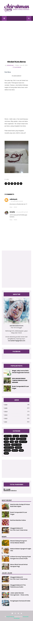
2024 (16, 412)
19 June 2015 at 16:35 (17, 201)
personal (14, 450)
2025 (16, 408)
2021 (16, 422)
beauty (12, 439)
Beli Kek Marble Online (18, 520)
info (7, 179)
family (6, 442)
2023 (16, 415)
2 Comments (17, 67)
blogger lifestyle (21, 439)
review (6, 453)
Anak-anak (8, 436)
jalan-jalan (23, 442)
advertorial (24, 436)
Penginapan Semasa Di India (20, 601)
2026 (16, 405)
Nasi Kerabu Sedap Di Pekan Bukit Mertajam (20, 505)
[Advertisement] (16, 41)
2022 (16, 418)
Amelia (12, 212)
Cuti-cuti (15, 436)
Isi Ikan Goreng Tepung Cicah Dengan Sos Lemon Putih (20, 557)
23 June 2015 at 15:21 (22, 212)
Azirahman (10, 65)
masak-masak (9, 447)
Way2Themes (10, 616)
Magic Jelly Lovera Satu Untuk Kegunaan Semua (20, 371)
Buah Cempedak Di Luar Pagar (20, 387)
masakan (18, 447)
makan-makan (16, 444)
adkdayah (13, 199)
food (11, 442)
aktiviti (6, 439)
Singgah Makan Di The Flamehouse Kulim (18, 586)
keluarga (7, 444)
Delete (15, 207)
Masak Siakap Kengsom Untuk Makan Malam (18, 542)
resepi (21, 450)
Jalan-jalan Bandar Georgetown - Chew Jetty (19, 594)
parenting (7, 450)
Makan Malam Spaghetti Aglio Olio (20, 550)
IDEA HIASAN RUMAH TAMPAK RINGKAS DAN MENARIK (19, 380)
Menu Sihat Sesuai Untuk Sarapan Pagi (19, 565)
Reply (11, 207)
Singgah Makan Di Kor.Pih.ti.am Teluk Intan (18, 529)
